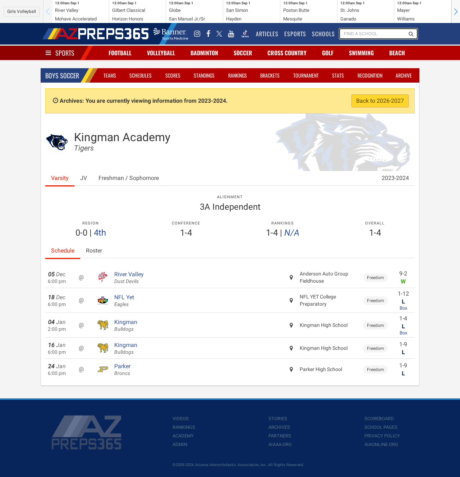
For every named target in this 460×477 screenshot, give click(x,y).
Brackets (270, 75)
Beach (397, 52)
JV (83, 178)
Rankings (237, 75)
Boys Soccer (62, 75)
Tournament (306, 75)
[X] (219, 34)
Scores (172, 75)
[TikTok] (245, 34)
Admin (179, 444)
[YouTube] (231, 33)
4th (100, 233)
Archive (404, 75)
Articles (267, 33)
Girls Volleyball (21, 11)
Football (120, 52)
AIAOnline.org (381, 444)
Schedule (62, 250)
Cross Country (287, 52)
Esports (295, 33)
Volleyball (161, 52)
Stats (338, 75)
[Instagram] (197, 33)
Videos (180, 418)
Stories (277, 418)
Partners (279, 436)
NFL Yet (124, 300)
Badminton (204, 52)
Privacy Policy (382, 436)
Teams (110, 75)
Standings (204, 75)
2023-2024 (395, 178)
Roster (94, 250)
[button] (455, 11)
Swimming (361, 52)
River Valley (129, 277)
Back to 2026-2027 (380, 100)
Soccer (243, 52)
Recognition (370, 75)
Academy (183, 436)
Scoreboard (379, 418)
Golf (328, 52)
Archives (279, 427)
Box (403, 308)
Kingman (125, 325)
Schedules (140, 75)
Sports (64, 52)
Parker (122, 369)
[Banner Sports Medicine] (171, 33)
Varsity (60, 178)
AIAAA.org (280, 444)
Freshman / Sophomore (128, 178)
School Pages (380, 427)
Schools (323, 33)
